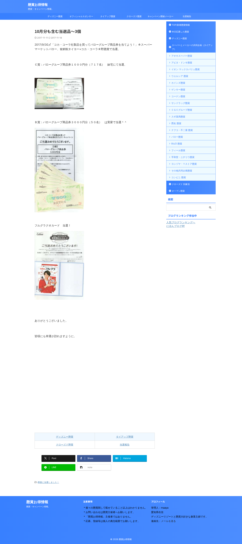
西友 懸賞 (176, 123)
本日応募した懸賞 (180, 31)
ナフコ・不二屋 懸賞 (182, 130)
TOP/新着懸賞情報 (181, 25)
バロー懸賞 (177, 136)
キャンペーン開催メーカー (160, 16)
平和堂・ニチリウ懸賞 (182, 157)
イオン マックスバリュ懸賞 (185, 69)
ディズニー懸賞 (55, 16)
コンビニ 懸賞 (178, 177)
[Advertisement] (95, 393)
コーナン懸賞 (178, 96)
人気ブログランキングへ (180, 222)
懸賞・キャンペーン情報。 (38, 506)
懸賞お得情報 (38, 5)
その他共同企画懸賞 (181, 170)
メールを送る (168, 521)
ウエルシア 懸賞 (179, 76)
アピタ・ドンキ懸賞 (181, 62)
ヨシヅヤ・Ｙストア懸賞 (184, 163)
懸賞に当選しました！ (48, 482)
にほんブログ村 (175, 226)
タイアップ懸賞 (107, 16)
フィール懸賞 (178, 150)
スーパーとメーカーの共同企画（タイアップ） (192, 47)
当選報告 (187, 16)
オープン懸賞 (178, 191)
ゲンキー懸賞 (178, 89)
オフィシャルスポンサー (81, 16)
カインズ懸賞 (178, 82)
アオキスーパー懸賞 (181, 55)
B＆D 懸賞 (176, 143)
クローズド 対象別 (181, 184)
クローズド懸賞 (134, 16)
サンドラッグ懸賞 (180, 103)
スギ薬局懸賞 (178, 116)
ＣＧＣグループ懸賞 (181, 109)
